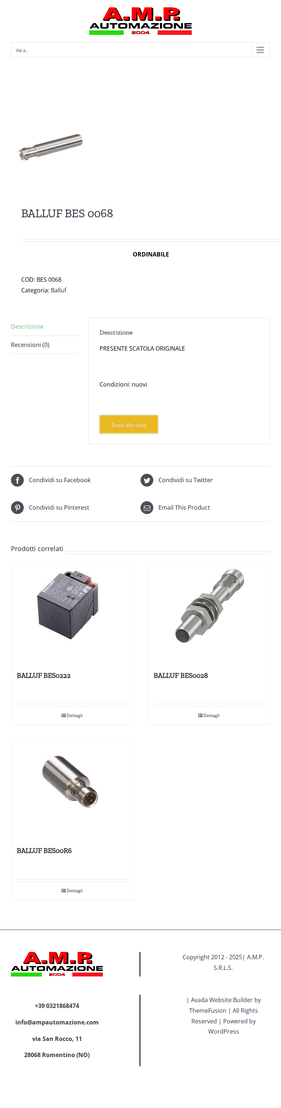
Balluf (58, 290)
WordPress (223, 1031)
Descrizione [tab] (27, 326)
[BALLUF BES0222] (72, 614)
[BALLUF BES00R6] (72, 789)
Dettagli (75, 715)
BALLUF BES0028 (181, 675)
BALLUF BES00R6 (44, 850)
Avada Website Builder (222, 1000)
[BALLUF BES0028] (209, 614)
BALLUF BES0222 (44, 675)
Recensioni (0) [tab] (30, 345)
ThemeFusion (207, 1011)
